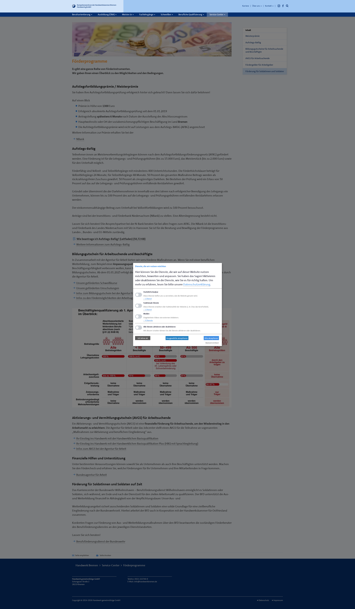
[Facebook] (283, 5)
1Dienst (147, 298)
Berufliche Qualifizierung (190, 14)
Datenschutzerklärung (196, 284)
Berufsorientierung (81, 14)
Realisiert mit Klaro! (212, 343)
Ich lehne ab (143, 338)
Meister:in (127, 14)
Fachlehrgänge (146, 14)
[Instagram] (279, 5)
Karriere (245, 6)
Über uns (256, 6)
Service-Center (217, 14)
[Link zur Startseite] (94, 7)
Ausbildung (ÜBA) (106, 14)
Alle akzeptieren (211, 338)
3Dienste (148, 320)
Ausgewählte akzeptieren (177, 338)
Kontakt (268, 6)
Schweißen (166, 14)
